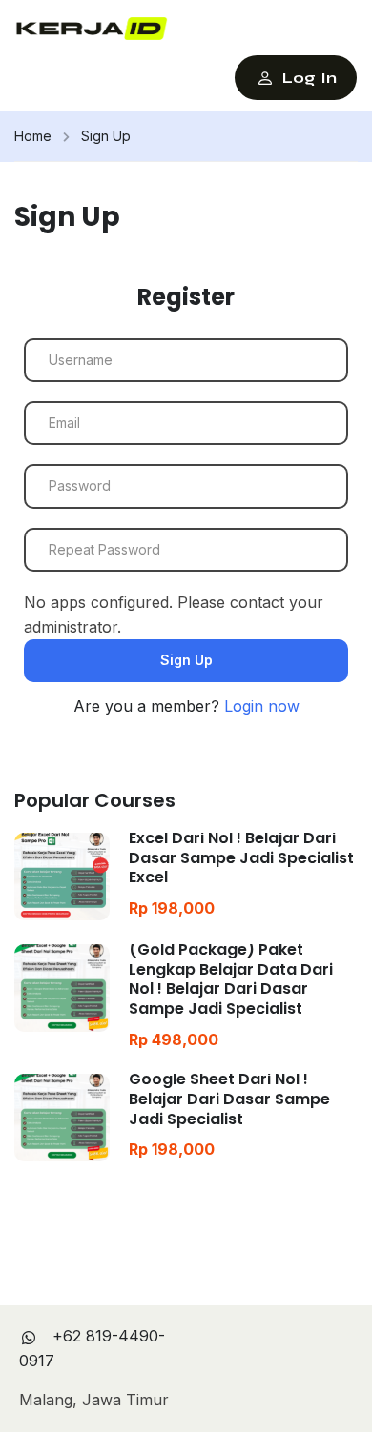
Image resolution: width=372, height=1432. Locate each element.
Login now (262, 706)
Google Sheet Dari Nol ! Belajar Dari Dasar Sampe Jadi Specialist (229, 1099)
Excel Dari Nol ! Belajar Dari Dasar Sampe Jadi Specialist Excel (241, 858)
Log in (309, 78)
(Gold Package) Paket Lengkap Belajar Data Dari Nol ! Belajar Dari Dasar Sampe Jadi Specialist (231, 978)
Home (33, 136)
